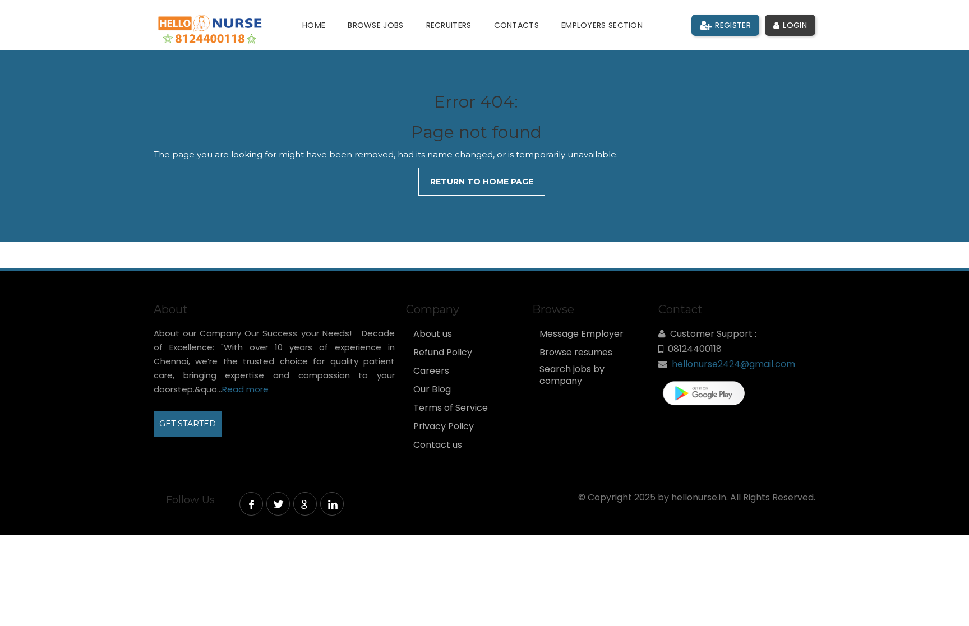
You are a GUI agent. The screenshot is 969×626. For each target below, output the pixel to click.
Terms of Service (450, 408)
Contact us (437, 445)
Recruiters (449, 25)
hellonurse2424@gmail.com (733, 364)
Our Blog (432, 389)
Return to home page (481, 182)
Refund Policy (442, 352)
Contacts (516, 25)
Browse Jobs (375, 25)
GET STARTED (187, 424)
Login (794, 25)
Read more (245, 389)
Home (313, 25)
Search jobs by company (572, 375)
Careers (431, 371)
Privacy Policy (443, 426)
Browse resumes (575, 352)
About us (432, 334)
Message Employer (581, 334)
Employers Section (602, 25)
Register (732, 25)
